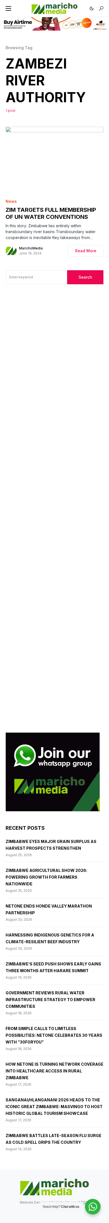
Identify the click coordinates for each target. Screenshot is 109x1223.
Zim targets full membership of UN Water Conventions (51, 213)
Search (85, 277)
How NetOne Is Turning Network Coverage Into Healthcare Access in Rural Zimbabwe (54, 1071)
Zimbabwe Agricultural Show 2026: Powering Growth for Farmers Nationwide (46, 877)
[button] (8, 8)
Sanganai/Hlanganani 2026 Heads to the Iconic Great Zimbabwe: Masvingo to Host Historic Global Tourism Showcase (54, 1106)
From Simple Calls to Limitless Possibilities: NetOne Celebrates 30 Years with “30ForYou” (54, 1035)
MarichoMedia (31, 248)
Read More (85, 250)
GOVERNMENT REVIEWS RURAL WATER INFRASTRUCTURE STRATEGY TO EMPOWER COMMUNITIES (50, 999)
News (11, 201)
